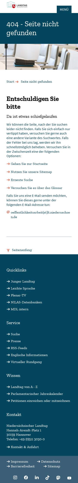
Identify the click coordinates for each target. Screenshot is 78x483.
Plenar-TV (18, 295)
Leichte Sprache (23, 288)
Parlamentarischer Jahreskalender (37, 394)
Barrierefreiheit (23, 466)
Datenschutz (50, 461)
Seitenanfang (22, 250)
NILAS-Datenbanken (26, 302)
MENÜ (64, 9)
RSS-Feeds (19, 348)
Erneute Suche (22, 180)
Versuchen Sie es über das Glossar (36, 188)
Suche (15, 334)
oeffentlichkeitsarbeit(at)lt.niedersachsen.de (40, 214)
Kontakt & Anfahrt (25, 447)
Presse (16, 341)
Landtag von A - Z (24, 387)
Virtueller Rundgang (26, 362)
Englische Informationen (29, 355)
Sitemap (54, 466)
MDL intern (19, 309)
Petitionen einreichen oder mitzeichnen (40, 401)
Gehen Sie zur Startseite (29, 164)
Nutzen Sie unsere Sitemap (31, 172)
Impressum (19, 461)
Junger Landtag (23, 281)
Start (10, 81)
